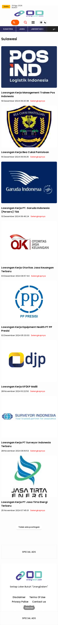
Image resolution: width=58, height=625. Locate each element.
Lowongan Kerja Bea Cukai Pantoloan (25, 152)
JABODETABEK (37, 29)
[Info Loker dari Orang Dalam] (29, 13)
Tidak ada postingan (29, 527)
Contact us (39, 601)
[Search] (25, 22)
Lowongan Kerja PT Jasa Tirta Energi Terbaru (24, 504)
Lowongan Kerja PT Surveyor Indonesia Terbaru (26, 444)
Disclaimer (19, 597)
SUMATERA (8, 29)
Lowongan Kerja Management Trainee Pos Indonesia (28, 94)
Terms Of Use (37, 597)
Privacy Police (20, 601)
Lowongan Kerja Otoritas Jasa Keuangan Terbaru (27, 269)
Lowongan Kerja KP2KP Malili (19, 386)
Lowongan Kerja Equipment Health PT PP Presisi (26, 329)
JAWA (22, 29)
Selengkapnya (37, 100)
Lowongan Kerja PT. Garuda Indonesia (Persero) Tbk (25, 210)
